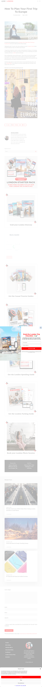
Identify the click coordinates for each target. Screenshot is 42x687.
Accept (21, 677)
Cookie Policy (18, 685)
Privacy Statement (23, 685)
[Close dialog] (41, 328)
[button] (40, 668)
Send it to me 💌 (31, 348)
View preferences (21, 683)
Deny (21, 680)
